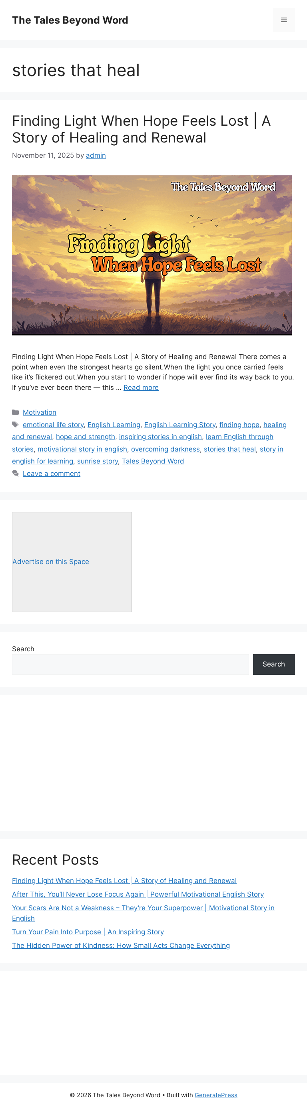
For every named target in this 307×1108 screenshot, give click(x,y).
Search (23, 649)
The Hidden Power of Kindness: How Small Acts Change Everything (121, 945)
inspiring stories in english (160, 437)
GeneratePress (216, 1095)
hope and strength (85, 437)
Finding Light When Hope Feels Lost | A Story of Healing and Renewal (141, 129)
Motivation (39, 412)
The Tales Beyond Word (70, 20)
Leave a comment (51, 474)
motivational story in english (82, 449)
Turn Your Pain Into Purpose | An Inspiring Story (88, 932)
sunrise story (97, 461)
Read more (141, 387)
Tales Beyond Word (153, 461)
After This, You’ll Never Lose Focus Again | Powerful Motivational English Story (138, 894)
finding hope (239, 425)
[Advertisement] (153, 763)
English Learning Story (179, 425)
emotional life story (53, 425)
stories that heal (230, 449)
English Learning (114, 425)
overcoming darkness (165, 449)
